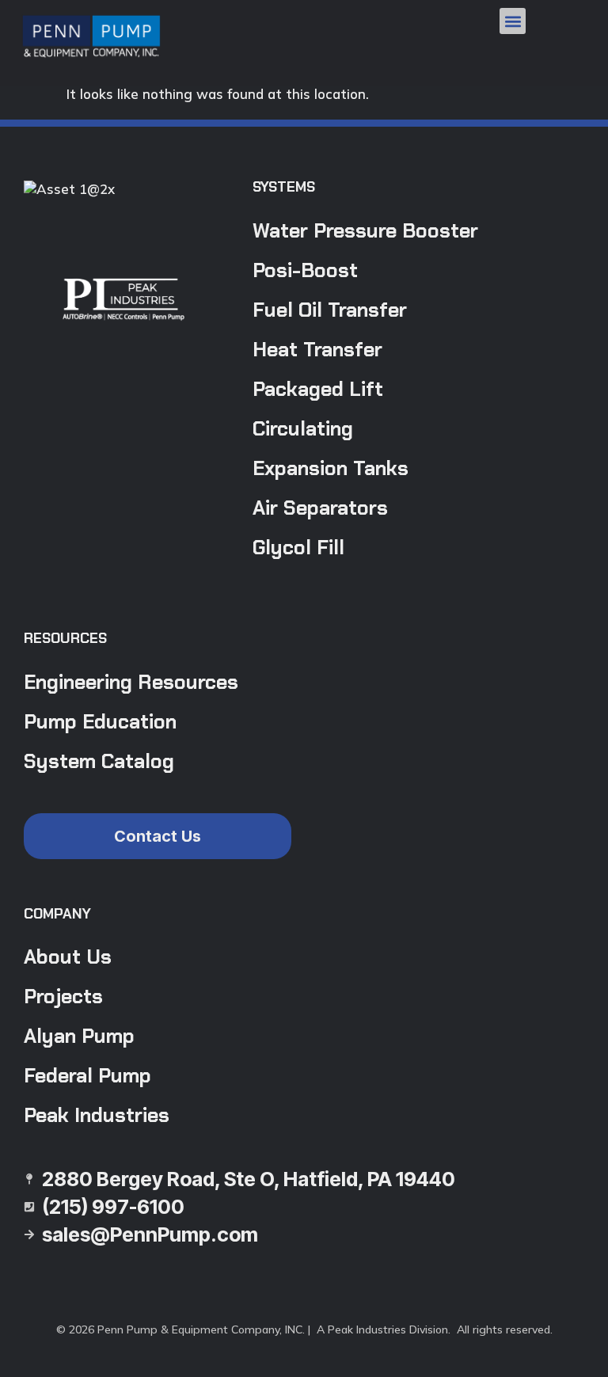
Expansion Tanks (330, 468)
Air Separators (320, 508)
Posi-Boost (305, 270)
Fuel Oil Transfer (330, 310)
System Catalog (99, 761)
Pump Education (100, 722)
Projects (63, 996)
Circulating (303, 429)
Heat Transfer (317, 350)
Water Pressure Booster (365, 231)
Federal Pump (87, 1076)
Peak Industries (96, 1115)
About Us (68, 957)
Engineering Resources (131, 682)
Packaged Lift (318, 389)
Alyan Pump (79, 1036)
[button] (513, 21)
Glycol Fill (298, 547)
